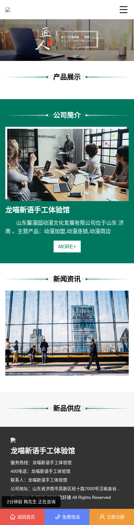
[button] (64, 48)
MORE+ (67, 246)
